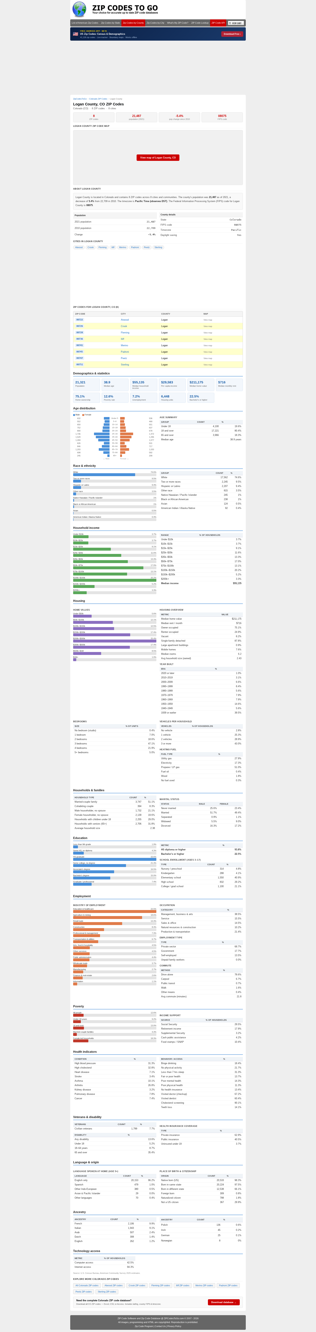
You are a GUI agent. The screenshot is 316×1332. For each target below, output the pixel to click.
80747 (79, 358)
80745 (79, 351)
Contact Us (160, 1326)
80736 (79, 339)
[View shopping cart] (236, 23)
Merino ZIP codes (204, 1285)
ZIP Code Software (127, 1318)
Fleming (103, 247)
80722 (79, 319)
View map (208, 320)
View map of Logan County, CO (158, 157)
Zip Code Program (144, 1326)
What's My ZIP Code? (177, 23)
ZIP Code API (218, 23)
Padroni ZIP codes (228, 1285)
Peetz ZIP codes (84, 1291)
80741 (79, 345)
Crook (91, 247)
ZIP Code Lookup (200, 23)
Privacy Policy (174, 1326)
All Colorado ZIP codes (87, 1285)
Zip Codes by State (110, 23)
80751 (79, 364)
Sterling (158, 247)
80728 (79, 332)
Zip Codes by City (155, 23)
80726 (79, 326)
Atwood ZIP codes (114, 1285)
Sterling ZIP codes (107, 1291)
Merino (122, 247)
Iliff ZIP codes (182, 1285)
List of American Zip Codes (85, 23)
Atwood (79, 247)
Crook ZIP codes (137, 1285)
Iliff (113, 247)
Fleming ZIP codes (160, 1285)
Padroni (135, 247)
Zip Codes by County (133, 23)
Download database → (223, 1302)
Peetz (147, 247)
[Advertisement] (158, 67)
